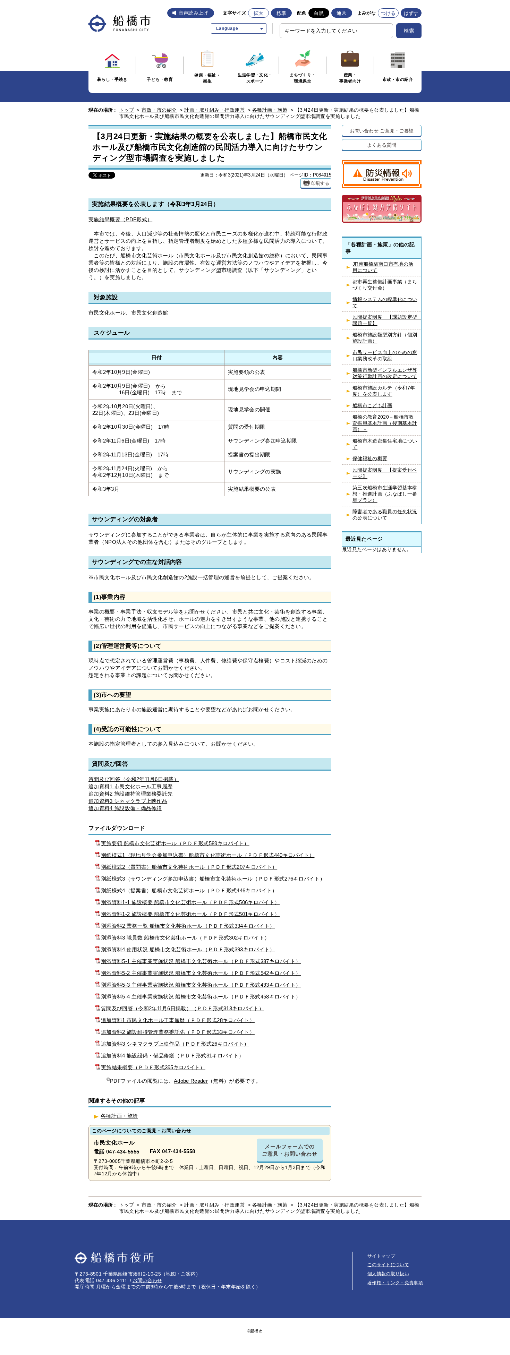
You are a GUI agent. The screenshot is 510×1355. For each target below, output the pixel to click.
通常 (342, 13)
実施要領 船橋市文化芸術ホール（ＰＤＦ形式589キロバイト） (175, 843)
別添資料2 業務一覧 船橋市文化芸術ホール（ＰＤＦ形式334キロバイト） (188, 926)
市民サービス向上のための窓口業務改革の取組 (384, 355)
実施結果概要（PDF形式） (120, 219)
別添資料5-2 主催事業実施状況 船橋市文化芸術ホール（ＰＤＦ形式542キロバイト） (201, 973)
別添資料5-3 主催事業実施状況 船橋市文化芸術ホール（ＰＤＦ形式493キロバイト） (201, 985)
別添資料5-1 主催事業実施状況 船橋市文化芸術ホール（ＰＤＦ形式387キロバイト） (201, 961)
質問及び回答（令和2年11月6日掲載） (133, 779)
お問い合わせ (147, 1280)
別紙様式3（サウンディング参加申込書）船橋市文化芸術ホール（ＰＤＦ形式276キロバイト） (213, 879)
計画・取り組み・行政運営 (214, 110)
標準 (282, 13)
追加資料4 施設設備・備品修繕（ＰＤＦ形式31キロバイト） (172, 1055)
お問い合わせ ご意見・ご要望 (382, 130)
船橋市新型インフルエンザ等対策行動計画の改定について (384, 373)
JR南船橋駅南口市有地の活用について (382, 267)
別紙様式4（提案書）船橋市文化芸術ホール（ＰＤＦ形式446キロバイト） (189, 890)
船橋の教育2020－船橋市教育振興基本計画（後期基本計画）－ (384, 423)
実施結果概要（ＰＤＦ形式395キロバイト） (153, 1067)
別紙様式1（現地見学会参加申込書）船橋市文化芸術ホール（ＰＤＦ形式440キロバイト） (207, 855)
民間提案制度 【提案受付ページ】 (384, 473)
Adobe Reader (191, 1081)
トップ (126, 110)
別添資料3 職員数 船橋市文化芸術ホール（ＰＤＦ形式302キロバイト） (185, 938)
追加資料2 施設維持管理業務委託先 (130, 794)
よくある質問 (381, 144)
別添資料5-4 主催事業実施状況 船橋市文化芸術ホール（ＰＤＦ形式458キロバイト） (201, 997)
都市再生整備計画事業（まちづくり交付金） (384, 285)
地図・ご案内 (181, 1274)
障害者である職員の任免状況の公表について (384, 515)
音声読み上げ (194, 12)
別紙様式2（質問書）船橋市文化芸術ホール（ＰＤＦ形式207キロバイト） (189, 867)
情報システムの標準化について (384, 302)
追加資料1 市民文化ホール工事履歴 (130, 786)
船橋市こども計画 (372, 405)
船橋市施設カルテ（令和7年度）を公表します (383, 391)
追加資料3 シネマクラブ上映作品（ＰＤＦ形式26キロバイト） (175, 1044)
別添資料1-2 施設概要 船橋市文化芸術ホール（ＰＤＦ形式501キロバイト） (190, 914)
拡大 (259, 13)
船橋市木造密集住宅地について (384, 444)
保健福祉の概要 (369, 458)
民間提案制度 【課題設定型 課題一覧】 (386, 320)
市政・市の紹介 (159, 110)
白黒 (319, 13)
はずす (411, 13)
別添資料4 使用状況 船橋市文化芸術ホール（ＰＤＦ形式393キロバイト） (188, 949)
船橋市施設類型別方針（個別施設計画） (384, 338)
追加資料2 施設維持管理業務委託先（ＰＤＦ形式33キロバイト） (178, 1032)
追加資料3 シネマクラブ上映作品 (127, 801)
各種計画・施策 (270, 110)
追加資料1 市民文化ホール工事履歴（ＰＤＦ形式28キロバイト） (178, 1020)
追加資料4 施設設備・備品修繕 (125, 808)
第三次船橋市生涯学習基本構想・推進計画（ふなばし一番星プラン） (384, 494)
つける (388, 13)
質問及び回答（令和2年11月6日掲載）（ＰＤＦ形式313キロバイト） (182, 1008)
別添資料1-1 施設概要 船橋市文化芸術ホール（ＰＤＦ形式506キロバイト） (190, 902)
